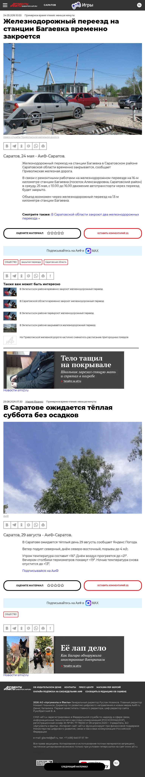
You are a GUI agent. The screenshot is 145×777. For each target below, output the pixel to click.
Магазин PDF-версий (108, 687)
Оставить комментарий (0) (113, 233)
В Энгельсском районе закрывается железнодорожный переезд (58, 325)
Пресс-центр (86, 687)
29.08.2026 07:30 (12, 401)
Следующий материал (74, 767)
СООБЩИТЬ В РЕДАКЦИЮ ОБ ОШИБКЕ (105, 691)
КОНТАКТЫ (70, 687)
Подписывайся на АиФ (40, 571)
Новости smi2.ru (16, 390)
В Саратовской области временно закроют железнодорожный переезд (62, 301)
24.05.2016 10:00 (12, 15)
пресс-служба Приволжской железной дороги (31, 137)
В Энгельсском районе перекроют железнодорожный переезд (57, 313)
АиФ (6, 516)
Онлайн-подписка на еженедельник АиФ (57, 691)
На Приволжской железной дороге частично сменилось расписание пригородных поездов (74, 337)
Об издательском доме (47, 687)
